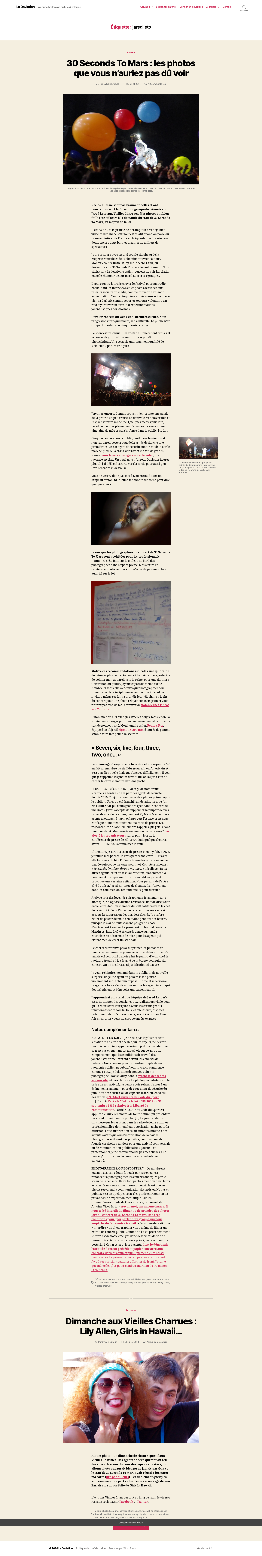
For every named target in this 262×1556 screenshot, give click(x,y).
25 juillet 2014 (133, 84)
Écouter (131, 1310)
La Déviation (25, 6)
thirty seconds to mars (106, 1517)
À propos (211, 6)
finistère (155, 1511)
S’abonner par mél (166, 6)
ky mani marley (130, 1514)
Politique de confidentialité (90, 1548)
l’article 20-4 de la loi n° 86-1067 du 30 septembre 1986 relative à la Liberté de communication (126, 1105)
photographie (126, 1282)
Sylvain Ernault (111, 84)
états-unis (140, 1279)
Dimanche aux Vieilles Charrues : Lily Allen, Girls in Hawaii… (131, 1326)
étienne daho (134, 1511)
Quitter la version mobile (131, 1522)
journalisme (163, 1279)
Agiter (131, 52)
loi (96, 1282)
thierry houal (163, 1282)
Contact (227, 6)
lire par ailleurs (117, 1477)
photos (137, 1282)
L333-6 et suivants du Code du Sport (133, 1097)
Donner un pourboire (191, 6)
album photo (101, 1511)
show (153, 1282)
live (150, 1514)
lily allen (143, 1514)
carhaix (123, 1511)
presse (145, 1282)
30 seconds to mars (105, 1279)
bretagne (113, 1511)
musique (157, 1514)
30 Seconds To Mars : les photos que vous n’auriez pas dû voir (131, 68)
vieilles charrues (103, 1285)
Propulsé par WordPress (122, 1548)
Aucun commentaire (157, 1342)
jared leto (151, 1279)
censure (121, 1279)
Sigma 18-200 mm (131, 730)
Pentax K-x (155, 725)
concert (130, 1279)
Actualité (145, 6)
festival (146, 1511)
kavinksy (117, 1514)
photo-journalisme (108, 1282)
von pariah (142, 1517)
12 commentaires (157, 84)
